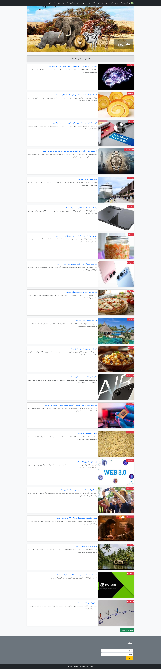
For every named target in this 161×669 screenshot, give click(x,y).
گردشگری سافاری (102, 3)
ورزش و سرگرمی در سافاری (66, 3)
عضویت (129, 658)
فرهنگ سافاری (52, 3)
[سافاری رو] (127, 3)
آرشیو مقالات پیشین (127, 630)
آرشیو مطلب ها (113, 3)
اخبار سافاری (92, 3)
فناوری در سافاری (81, 3)
